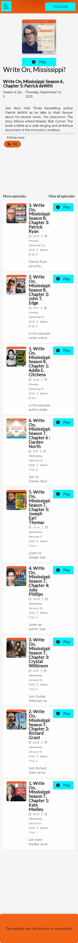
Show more (17, 137)
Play (42, 62)
